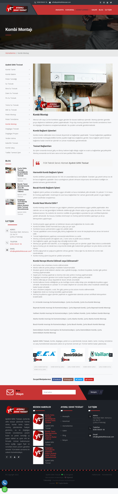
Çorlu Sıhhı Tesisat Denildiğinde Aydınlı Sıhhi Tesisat (50, 418)
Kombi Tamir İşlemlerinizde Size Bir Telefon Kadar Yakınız (23, 188)
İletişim (108, 10)
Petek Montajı (10, 114)
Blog (101, 10)
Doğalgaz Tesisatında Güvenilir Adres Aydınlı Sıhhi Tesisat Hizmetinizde (23, 204)
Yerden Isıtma (10, 138)
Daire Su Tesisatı (11, 93)
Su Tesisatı (9, 84)
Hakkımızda (96, 475)
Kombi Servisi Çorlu (89, 367)
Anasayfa (60, 10)
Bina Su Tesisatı (11, 88)
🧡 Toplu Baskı (62, 483)
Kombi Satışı (10, 148)
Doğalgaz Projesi (11, 133)
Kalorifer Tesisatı (11, 143)
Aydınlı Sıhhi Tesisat (22, 180)
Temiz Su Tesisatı (12, 105)
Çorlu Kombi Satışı (105, 367)
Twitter (79, 379)
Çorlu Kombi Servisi (74, 367)
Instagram (68, 379)
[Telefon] (4, 483)
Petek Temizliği (11, 79)
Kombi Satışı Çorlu (40, 369)
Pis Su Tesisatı (10, 98)
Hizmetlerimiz (82, 10)
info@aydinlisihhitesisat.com (61, 2)
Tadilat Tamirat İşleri (13, 152)
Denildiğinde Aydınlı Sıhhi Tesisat (23, 172)
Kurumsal (69, 10)
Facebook (57, 379)
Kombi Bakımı (10, 74)
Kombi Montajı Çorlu (57, 367)
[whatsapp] (4, 489)
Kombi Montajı (10, 124)
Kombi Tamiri (10, 69)
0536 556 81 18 (42, 2)
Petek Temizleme (11, 119)
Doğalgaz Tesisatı (12, 129)
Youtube (90, 379)
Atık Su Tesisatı (11, 110)
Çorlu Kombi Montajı (41, 367)
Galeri (94, 10)
